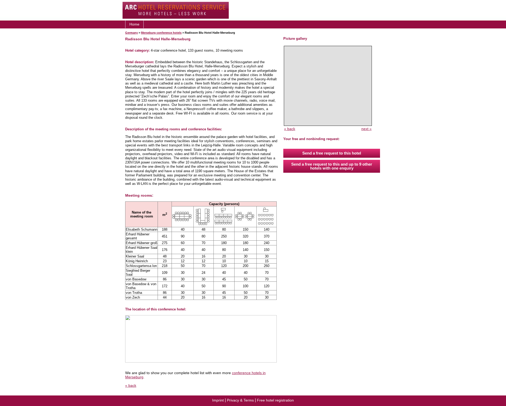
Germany (131, 32)
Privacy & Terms (240, 400)
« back (130, 385)
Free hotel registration (275, 400)
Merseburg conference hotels (161, 32)
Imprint (218, 400)
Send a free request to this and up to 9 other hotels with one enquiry (331, 166)
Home (134, 24)
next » (366, 129)
